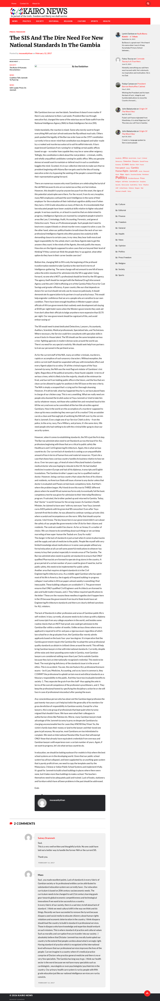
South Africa (134, 185)
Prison (142, 178)
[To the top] (147, 993)
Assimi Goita (132, 158)
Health (106, 21)
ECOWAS (125, 165)
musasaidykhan (25, 53)
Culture (82, 21)
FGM (137, 164)
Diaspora (135, 161)
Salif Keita (125, 181)
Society (40, 21)
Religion (68, 21)
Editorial (54, 21)
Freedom (122, 222)
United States (123, 188)
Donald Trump (144, 161)
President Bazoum (133, 178)
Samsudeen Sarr (134, 181)
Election (132, 164)
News (15, 21)
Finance (121, 216)
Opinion (122, 245)
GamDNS (20, 999)
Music (117, 174)
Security (118, 185)
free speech (120, 168)
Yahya (129, 191)
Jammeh (133, 171)
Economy (118, 164)
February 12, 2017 (44, 53)
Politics (27, 21)
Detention (127, 161)
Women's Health (121, 191)
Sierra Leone (125, 185)
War (142, 188)
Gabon (128, 168)
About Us (36, 3)
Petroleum (145, 174)
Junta (140, 171)
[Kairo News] (80, 12)
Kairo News (25, 995)
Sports (94, 21)
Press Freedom (17, 32)
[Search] (148, 3)
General (121, 228)
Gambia (135, 167)
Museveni (146, 171)
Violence (131, 188)
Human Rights (122, 171)
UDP (117, 188)
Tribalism (146, 185)
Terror (140, 185)
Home (14, 3)
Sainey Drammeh (46, 838)
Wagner (137, 188)
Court (139, 158)
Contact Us (24, 3)
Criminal (144, 158)
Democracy (119, 161)
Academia (119, 158)
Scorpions (143, 181)
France (142, 164)
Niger (122, 174)
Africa (125, 158)
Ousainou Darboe (136, 174)
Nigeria (127, 174)
